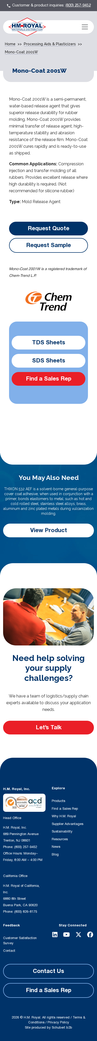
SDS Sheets (48, 360)
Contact (9, 950)
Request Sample (48, 245)
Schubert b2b (62, 1027)
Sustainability (62, 831)
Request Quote (48, 228)
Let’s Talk (49, 727)
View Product (48, 530)
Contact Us (48, 971)
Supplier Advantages (67, 824)
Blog (55, 854)
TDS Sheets (48, 342)
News (56, 846)
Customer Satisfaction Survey (20, 940)
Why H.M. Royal (64, 816)
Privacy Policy (58, 1022)
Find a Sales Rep (48, 378)
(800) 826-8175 (25, 911)
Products (58, 801)
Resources (60, 839)
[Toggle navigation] (85, 27)
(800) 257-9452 (78, 5)
